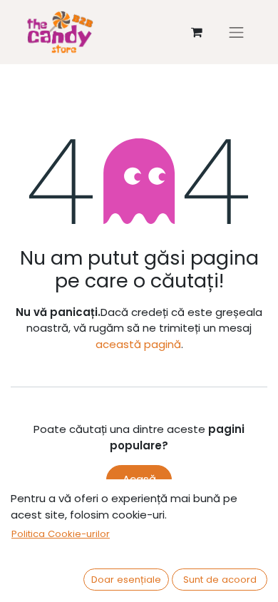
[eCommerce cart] (196, 32)
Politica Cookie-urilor (60, 534)
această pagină (138, 344)
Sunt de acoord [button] (220, 579)
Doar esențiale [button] (126, 579)
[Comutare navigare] (237, 32)
